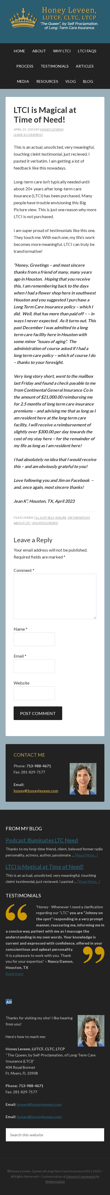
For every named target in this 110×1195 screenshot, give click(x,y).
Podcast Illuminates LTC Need (42, 840)
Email (20, 655)
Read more (14, 973)
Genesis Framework (81, 1176)
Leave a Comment (28, 135)
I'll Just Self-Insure (50, 518)
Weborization (55, 1182)
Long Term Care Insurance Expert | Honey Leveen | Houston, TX (55, 18)
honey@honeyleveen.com (36, 790)
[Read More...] (86, 855)
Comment (24, 570)
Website (21, 682)
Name (21, 628)
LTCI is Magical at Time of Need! (45, 866)
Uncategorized (45, 523)
